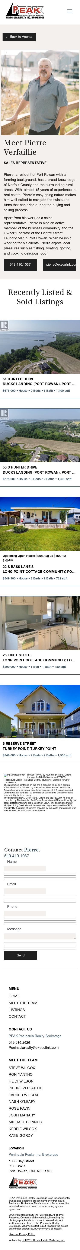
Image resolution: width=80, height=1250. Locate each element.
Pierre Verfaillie (25, 1088)
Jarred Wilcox (23, 1095)
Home (14, 996)
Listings (17, 1010)
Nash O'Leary (22, 1101)
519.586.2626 (19, 1042)
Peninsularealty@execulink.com (34, 1047)
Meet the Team (23, 1003)
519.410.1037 (20, 264)
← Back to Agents (19, 36)
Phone (12, 906)
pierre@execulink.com (62, 264)
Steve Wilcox (22, 1068)
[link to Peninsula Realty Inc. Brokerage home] (25, 11)
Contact (17, 1016)
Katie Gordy (21, 1135)
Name (12, 861)
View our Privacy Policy (22, 1235)
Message (14, 929)
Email (11, 884)
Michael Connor (25, 1122)
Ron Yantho (21, 1074)
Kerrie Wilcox (23, 1129)
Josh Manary (22, 1115)
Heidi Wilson (21, 1081)
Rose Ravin (20, 1108)
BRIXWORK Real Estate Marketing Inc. (43, 1240)
